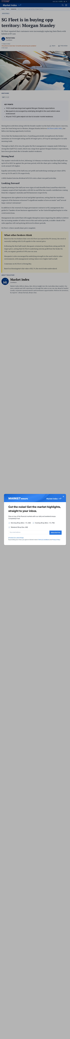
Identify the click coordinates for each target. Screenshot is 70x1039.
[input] (28, 532)
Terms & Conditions (43, 539)
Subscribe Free (55, 532)
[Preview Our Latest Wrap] (16, 537)
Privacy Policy (56, 539)
